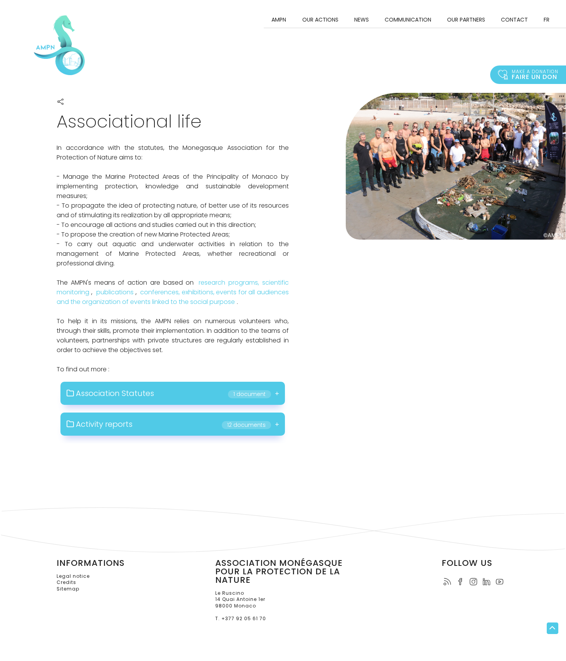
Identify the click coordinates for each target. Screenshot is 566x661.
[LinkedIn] (488, 582)
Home (59, 45)
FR (546, 19)
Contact (514, 19)
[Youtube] (501, 582)
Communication (408, 19)
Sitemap (68, 589)
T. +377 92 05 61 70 (240, 618)
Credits (66, 582)
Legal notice (73, 576)
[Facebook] (462, 582)
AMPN (278, 19)
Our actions (320, 19)
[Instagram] (475, 582)
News (361, 19)
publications (115, 292)
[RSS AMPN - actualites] (449, 582)
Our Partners (466, 19)
